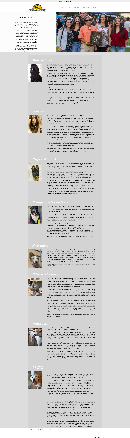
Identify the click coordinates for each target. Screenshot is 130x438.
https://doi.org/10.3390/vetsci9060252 (51, 265)
